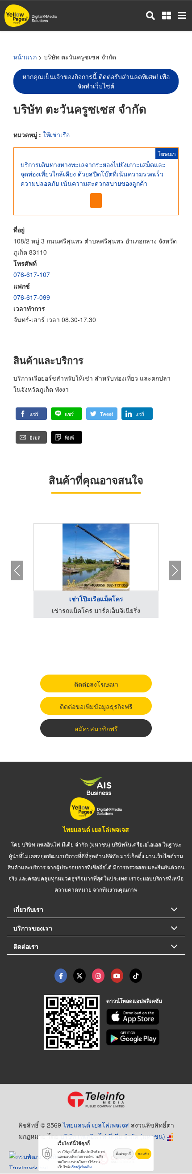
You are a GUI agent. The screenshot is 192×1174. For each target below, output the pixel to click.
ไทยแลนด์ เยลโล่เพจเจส (96, 829)
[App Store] (146, 1017)
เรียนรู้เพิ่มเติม (81, 1166)
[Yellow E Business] (60, 976)
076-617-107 (31, 274)
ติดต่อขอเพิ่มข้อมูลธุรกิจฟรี (96, 706)
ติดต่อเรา (25, 946)
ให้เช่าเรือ (56, 134)
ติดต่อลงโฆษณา (96, 683)
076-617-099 (31, 297)
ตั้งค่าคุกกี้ (123, 1153)
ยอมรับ (143, 1153)
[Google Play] (146, 1037)
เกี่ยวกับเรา (28, 909)
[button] (31, 413)
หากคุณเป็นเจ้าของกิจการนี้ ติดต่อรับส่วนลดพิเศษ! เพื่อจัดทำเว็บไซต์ (96, 81)
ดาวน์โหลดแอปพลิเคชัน (134, 1001)
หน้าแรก (25, 56)
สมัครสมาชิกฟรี (96, 728)
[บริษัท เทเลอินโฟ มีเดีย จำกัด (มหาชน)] (96, 1099)
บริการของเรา (32, 927)
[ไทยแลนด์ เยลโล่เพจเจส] (79, 976)
